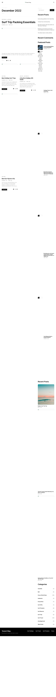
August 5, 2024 (46, 92)
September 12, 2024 (47, 48)
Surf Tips (40, 614)
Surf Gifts (40, 604)
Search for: (40, 8)
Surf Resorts (41, 611)
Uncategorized (41, 621)
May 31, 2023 (40, 407)
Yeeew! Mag (6, 631)
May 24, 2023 (40, 580)
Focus (52, 631)
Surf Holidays (30, 631)
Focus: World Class (42, 595)
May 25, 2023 (40, 493)
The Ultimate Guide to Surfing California (45, 32)
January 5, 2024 (46, 338)
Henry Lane (10, 180)
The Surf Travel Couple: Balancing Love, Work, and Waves (46, 492)
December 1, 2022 (4, 180)
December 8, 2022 (22, 81)
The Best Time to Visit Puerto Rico (44, 21)
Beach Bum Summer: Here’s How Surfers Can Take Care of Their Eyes (48, 172)
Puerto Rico (40, 601)
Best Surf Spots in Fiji (8, 178)
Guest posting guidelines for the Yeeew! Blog (46, 18)
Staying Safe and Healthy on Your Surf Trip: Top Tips (45, 579)
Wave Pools (40, 624)
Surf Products (4, 19)
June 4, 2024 (45, 257)
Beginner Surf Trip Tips (42, 406)
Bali (39, 591)
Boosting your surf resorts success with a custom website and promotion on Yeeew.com (49, 255)
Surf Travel (9, 19)
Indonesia (40, 598)
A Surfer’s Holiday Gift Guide (26, 78)
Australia (40, 588)
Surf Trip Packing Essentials (18, 22)
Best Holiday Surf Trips (9, 78)
